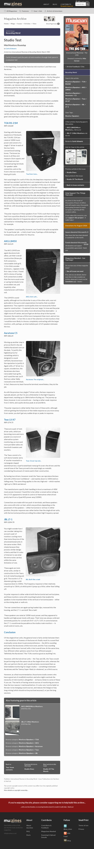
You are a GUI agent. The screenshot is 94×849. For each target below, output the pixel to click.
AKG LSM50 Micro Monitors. (32, 706)
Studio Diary (29, 769)
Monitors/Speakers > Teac (29, 750)
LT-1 (67, 107)
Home (6, 24)
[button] (49, 19)
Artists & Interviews (54, 11)
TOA (83, 82)
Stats (28, 835)
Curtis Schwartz (11, 48)
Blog (69, 840)
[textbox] (80, 4)
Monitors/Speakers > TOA (29, 739)
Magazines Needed (48, 831)
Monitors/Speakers (72, 82)
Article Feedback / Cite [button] (75, 67)
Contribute (69, 281)
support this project (76, 218)
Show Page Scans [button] (52, 24)
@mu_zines (68, 829)
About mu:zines (29, 826)
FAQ (28, 831)
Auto (87, 1)
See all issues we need (75, 271)
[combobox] (82, 4)
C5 (75, 95)
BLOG (55, 4)
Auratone (69, 95)
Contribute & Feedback (46, 826)
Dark (82, 1)
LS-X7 (67, 101)
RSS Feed (67, 834)
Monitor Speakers (72, 116)
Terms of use (83, 825)
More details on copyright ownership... (16, 790)
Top (7, 767)
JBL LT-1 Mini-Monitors (30, 722)
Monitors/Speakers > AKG (29, 743)
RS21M (68, 84)
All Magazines (11, 11)
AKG (83, 87)
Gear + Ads (37, 11)
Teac (84, 99)
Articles (27, 24)
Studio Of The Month (75, 179)
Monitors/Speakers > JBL (28, 753)
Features (25, 11)
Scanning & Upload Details (48, 836)
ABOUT (46, 4)
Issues (19, 24)
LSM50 (67, 90)
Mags (13, 24)
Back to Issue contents (75, 185)
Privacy (81, 829)
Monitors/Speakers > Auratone (31, 746)
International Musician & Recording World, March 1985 (31, 52)
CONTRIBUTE (66, 4)
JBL (83, 104)
